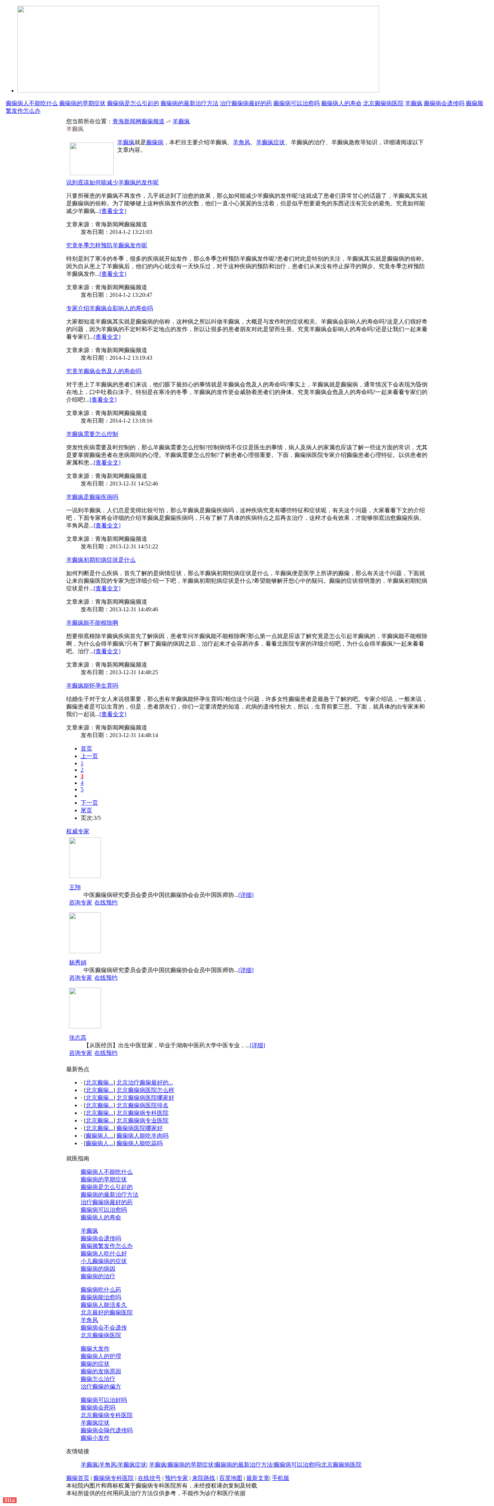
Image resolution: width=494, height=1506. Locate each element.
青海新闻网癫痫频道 (138, 121)
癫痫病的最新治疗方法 (189, 103)
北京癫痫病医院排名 (142, 1105)
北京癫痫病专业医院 (142, 1120)
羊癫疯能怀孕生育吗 (92, 686)
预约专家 (176, 1478)
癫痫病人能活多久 (104, 1305)
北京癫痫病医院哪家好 (145, 1098)
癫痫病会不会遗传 (104, 1328)
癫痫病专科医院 (113, 1478)
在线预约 (106, 902)
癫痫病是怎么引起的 (133, 103)
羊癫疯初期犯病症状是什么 (101, 560)
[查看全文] (112, 211)
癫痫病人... (99, 1136)
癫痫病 (154, 142)
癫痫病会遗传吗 (444, 103)
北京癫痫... (99, 1082)
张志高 (77, 1038)
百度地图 (230, 1478)
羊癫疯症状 (270, 142)
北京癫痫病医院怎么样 (145, 1090)
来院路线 (203, 1478)
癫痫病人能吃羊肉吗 (142, 1136)
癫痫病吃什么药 (101, 1290)
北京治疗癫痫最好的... (144, 1082)
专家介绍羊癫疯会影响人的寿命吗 (109, 308)
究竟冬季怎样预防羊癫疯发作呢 (106, 245)
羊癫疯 (413, 103)
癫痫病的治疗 (98, 1276)
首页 (86, 748)
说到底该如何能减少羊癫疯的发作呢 (112, 182)
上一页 (89, 756)
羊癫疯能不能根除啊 (92, 623)
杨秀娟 (77, 962)
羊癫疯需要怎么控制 (92, 434)
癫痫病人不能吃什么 (32, 103)
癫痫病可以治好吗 (104, 1400)
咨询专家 (80, 902)
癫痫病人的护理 (101, 1356)
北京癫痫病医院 (383, 103)
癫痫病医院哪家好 (139, 1128)
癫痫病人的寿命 (341, 103)
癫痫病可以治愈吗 (296, 103)
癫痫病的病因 (98, 1269)
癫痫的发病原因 (101, 1371)
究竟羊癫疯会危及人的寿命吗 (103, 371)
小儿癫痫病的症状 (104, 1261)
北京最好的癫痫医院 (107, 1312)
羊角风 (241, 142)
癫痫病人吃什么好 (104, 1253)
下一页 (89, 803)
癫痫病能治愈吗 (101, 1297)
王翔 (75, 887)
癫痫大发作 (95, 1348)
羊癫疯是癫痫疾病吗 (92, 497)
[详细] (246, 895)
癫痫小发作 (95, 1438)
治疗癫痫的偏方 (101, 1386)
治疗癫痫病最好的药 (246, 103)
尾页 (86, 810)
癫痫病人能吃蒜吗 (139, 1143)
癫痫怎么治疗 (98, 1379)
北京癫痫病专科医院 (142, 1113)
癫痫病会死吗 (98, 1407)
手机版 (280, 1478)
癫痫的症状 (95, 1364)
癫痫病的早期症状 (82, 103)
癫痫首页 (77, 1478)
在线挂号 (149, 1478)
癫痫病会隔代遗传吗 (107, 1430)
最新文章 (257, 1478)
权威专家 (77, 831)
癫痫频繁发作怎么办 (107, 1246)
